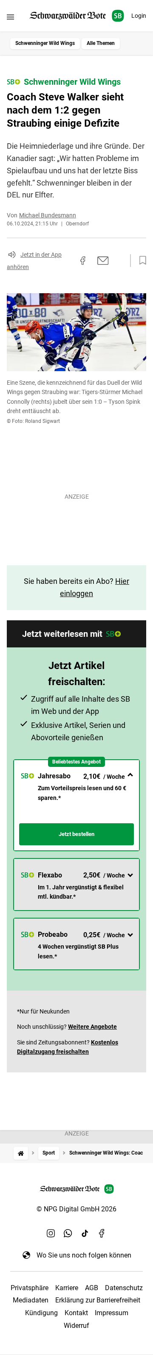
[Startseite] (21, 1153)
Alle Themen (101, 43)
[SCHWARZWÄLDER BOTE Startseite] (76, 16)
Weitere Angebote (92, 1026)
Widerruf (76, 1326)
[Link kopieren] (67, 260)
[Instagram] (51, 1233)
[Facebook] (102, 1233)
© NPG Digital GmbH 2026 (76, 1209)
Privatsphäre (29, 1288)
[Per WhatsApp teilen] (119, 260)
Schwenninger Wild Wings (45, 43)
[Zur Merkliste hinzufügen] (140, 260)
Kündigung (41, 1313)
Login (138, 15)
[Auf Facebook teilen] (82, 260)
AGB (91, 1288)
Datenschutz (124, 1288)
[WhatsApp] (68, 1233)
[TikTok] (85, 1233)
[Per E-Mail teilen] (103, 260)
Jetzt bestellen (76, 834)
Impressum (111, 1313)
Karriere (66, 1288)
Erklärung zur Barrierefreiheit (97, 1300)
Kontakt (76, 1313)
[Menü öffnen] (10, 17)
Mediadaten (30, 1300)
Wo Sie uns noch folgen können (84, 1255)
